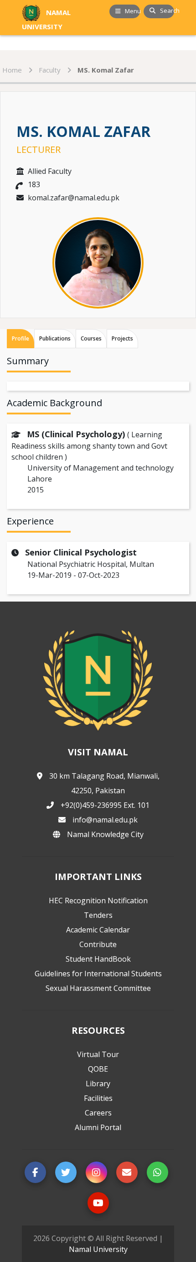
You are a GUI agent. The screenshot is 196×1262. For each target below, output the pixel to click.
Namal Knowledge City (105, 834)
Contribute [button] (98, 944)
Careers (98, 1113)
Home (12, 69)
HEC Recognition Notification (98, 900)
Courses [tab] (91, 338)
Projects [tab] (122, 338)
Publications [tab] (55, 338)
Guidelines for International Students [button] (98, 974)
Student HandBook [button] (98, 959)
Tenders (98, 915)
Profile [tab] (20, 338)
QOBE (98, 1069)
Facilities (98, 1098)
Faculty (50, 69)
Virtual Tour (98, 1054)
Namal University (98, 1249)
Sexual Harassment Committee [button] (98, 988)
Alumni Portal (98, 1127)
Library (98, 1084)
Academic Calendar (98, 930)
